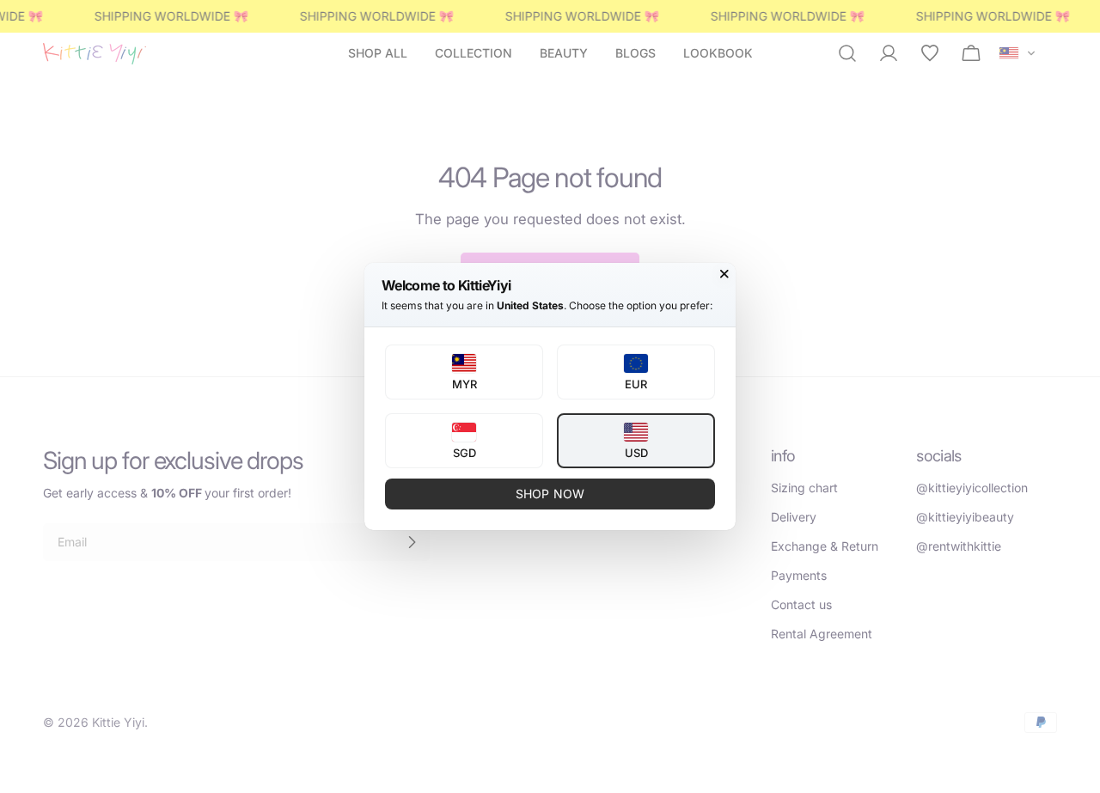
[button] (464, 372)
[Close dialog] (724, 274)
